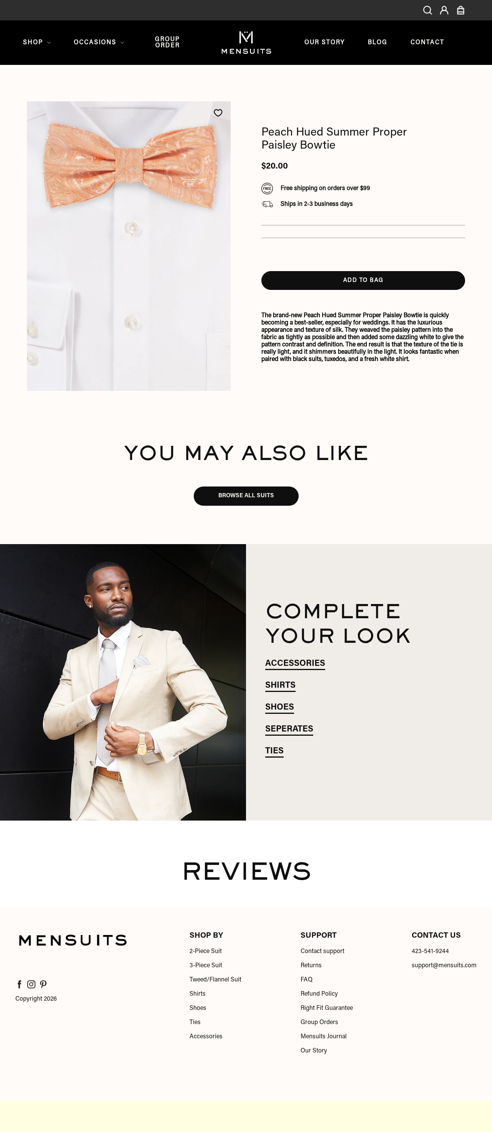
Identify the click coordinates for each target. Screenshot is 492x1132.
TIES (274, 751)
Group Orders (319, 1022)
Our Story (324, 43)
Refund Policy (319, 994)
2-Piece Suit (205, 951)
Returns (311, 966)
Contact (427, 43)
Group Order (167, 42)
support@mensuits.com (444, 966)
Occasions (95, 43)
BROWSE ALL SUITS (246, 496)
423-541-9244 (430, 951)
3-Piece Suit (205, 966)
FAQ (306, 980)
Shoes (197, 1008)
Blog (377, 43)
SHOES (279, 707)
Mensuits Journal (324, 1037)
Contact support (322, 951)
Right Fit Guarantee (327, 1008)
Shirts (197, 994)
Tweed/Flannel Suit (215, 980)
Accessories (206, 1037)
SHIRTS (280, 686)
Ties (195, 1022)
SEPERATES (289, 729)
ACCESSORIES (295, 664)
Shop (33, 43)
